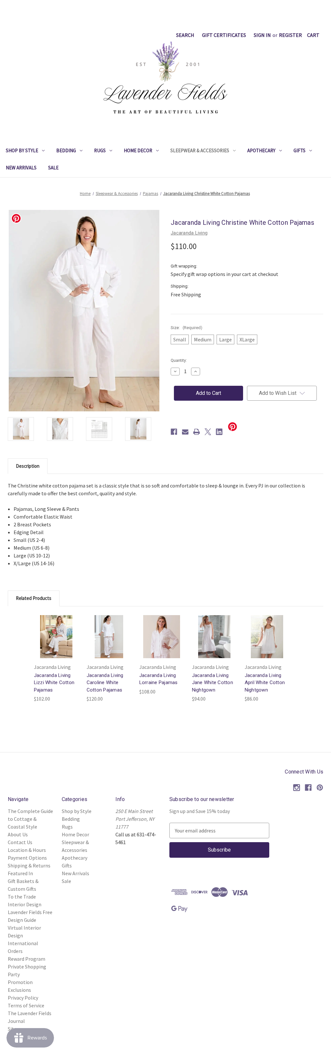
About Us (18, 834)
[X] (208, 432)
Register (290, 35)
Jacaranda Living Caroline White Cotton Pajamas (105, 682)
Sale (53, 168)
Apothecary (261, 150)
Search (185, 35)
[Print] (196, 432)
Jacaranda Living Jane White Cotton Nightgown (212, 682)
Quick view (52, 627)
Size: (186, 327)
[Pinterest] (319, 787)
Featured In (20, 873)
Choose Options (56, 643)
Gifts (299, 150)
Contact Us (20, 842)
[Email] (185, 432)
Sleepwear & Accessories (199, 150)
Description (27, 466)
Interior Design (24, 904)
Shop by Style (22, 150)
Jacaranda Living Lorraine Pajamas (158, 679)
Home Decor (138, 150)
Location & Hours (27, 850)
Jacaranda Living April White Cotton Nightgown (265, 682)
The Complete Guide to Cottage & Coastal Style (30, 819)
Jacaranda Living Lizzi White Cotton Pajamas (54, 682)
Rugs (100, 150)
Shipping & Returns (29, 865)
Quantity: (179, 360)
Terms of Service (26, 1005)
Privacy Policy (23, 997)
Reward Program (26, 959)
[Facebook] (174, 432)
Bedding (66, 150)
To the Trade (22, 896)
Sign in (262, 35)
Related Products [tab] (33, 598)
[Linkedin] (219, 432)
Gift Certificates (224, 35)
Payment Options (27, 857)
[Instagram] (296, 787)
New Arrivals (21, 168)
